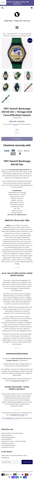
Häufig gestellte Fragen (18, 380)
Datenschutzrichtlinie (7, 443)
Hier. (18, 263)
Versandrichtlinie (6, 439)
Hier (28, 313)
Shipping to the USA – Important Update (13, 441)
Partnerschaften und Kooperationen (12, 433)
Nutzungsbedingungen (8, 445)
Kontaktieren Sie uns (11, 418)
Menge (17, 129)
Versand (15, 124)
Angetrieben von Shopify (27, 471)
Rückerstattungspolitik (8, 437)
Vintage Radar (17, 471)
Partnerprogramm (6, 435)
